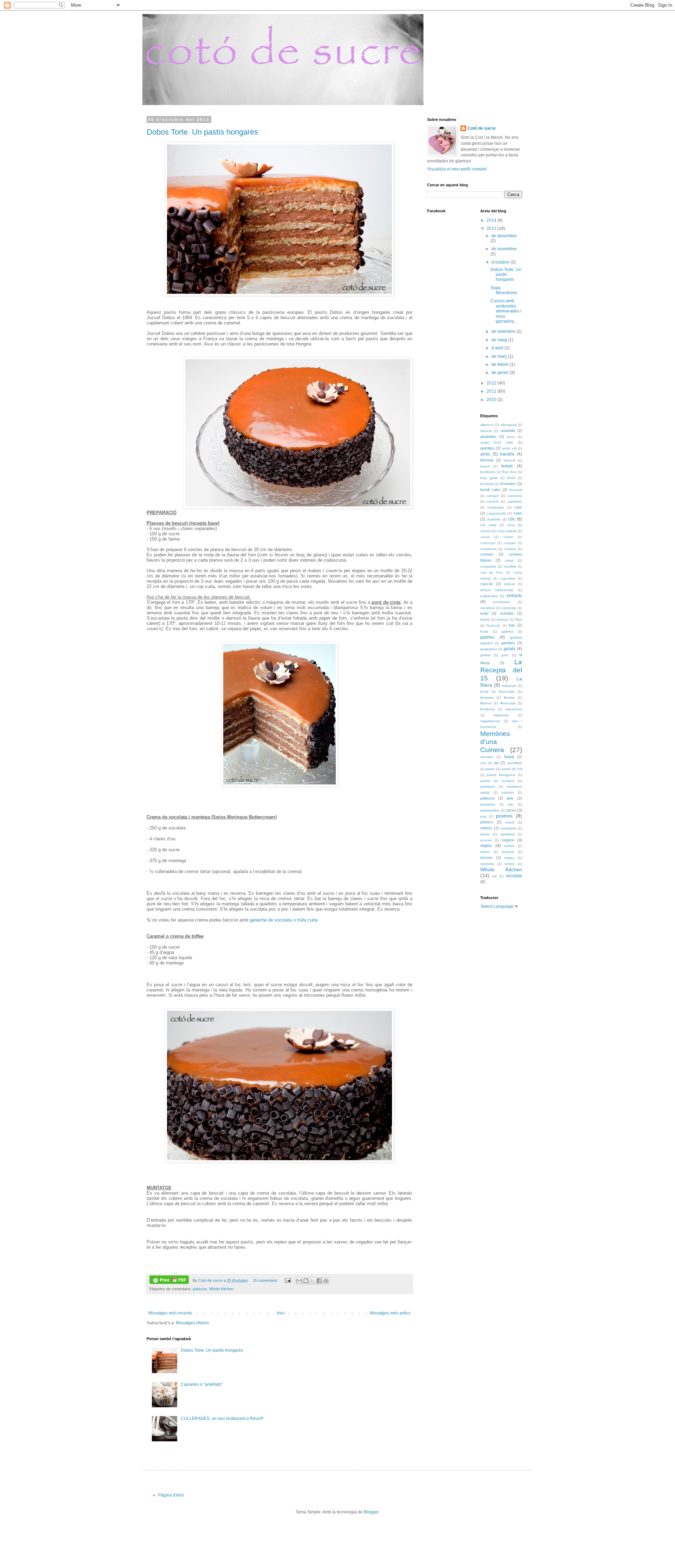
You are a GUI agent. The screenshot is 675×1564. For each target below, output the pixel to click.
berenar (487, 460)
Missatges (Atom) (192, 1322)
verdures (487, 864)
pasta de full (512, 769)
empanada (489, 596)
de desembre (504, 235)
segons (508, 840)
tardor (485, 852)
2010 (492, 399)
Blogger (371, 1512)
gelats (509, 648)
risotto (485, 834)
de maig (499, 339)
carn (518, 507)
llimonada (508, 703)
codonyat (487, 543)
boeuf (485, 466)
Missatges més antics (390, 1313)
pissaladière (490, 810)
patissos (200, 1289)
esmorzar (509, 608)
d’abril (497, 347)
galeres (507, 631)
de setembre (503, 331)
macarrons (513, 709)
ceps (518, 513)
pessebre (487, 804)
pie (510, 804)
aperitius (487, 448)
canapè (493, 496)
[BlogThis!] (305, 1280)
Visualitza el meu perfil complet (457, 169)
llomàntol (487, 709)
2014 (492, 220)
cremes (486, 554)
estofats (507, 613)
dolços (509, 584)
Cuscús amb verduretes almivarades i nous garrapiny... (505, 311)
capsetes (514, 501)
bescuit (509, 460)
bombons (487, 472)
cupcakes (507, 578)
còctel (508, 537)
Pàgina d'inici (171, 1495)
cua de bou (491, 572)
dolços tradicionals (497, 590)
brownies (508, 484)
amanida (508, 430)
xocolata (514, 875)
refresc (486, 828)
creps (509, 560)
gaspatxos (488, 649)
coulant (510, 549)
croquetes (488, 566)
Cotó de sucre (482, 128)
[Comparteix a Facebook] (319, 1280)
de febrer (500, 364)
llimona (485, 703)
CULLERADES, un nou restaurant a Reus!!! (222, 1418)
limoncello (507, 691)
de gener (500, 372)
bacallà (507, 454)
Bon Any (509, 472)
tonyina (508, 852)
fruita (484, 631)
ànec (511, 437)
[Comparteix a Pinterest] (325, 1280)
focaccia (493, 625)
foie (512, 625)
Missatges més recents (170, 1313)
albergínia (509, 425)
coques (510, 543)
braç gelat (489, 478)
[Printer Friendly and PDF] (169, 1280)
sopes (486, 845)
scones (486, 840)
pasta (490, 769)
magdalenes (490, 721)
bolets (507, 466)
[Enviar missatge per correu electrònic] (287, 1280)
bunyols (515, 490)
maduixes (501, 715)
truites (509, 858)
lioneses (487, 697)
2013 (492, 228)
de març (499, 356)
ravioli (509, 822)
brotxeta (487, 484)
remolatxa (508, 828)
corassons (488, 549)
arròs (485, 454)
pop (483, 816)
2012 (492, 383)
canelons (514, 496)
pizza (511, 810)
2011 (492, 391)
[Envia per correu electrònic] (299, 1280)
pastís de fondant (497, 781)
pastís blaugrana (501, 775)
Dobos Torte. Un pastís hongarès (202, 132)
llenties (509, 697)
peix (510, 798)
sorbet (509, 846)
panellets (514, 763)
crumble (510, 566)
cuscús (486, 584)
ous (483, 763)
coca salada (507, 531)
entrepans (501, 602)
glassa (485, 655)
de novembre (504, 248)
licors (484, 691)
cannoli (492, 501)
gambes (508, 643)
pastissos (487, 786)
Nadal (509, 757)
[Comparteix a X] (312, 1280)
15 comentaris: (266, 1280)
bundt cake (490, 489)
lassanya (509, 685)
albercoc (487, 425)
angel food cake (497, 442)
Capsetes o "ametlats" (202, 1384)
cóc (511, 519)
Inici (281, 1313)
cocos (485, 537)
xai (494, 876)
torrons (486, 857)
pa (496, 763)
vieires (509, 864)
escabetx (487, 608)
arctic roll (509, 448)
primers (486, 822)
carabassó (495, 507)
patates (508, 792)
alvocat (486, 431)
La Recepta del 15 (501, 670)
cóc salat (488, 525)
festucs (502, 619)
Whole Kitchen (221, 1289)
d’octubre (500, 262)
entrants (514, 595)
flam (518, 619)
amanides (488, 436)
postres (504, 816)
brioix (511, 478)
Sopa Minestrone (503, 290)
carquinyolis (496, 513)
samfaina (507, 834)
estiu (484, 613)
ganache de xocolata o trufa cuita (283, 920)
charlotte (494, 519)
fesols (485, 619)
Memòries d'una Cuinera (495, 742)
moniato (486, 757)
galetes (487, 637)
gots (504, 655)
